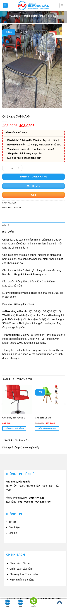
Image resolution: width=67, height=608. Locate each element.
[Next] (64, 410)
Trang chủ (14, 16)
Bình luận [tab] (8, 232)
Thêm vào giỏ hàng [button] (14, 428)
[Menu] (5, 5)
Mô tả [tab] (5, 225)
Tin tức (12, 521)
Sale (7, 606)
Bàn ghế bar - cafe (34, 16)
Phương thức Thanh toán (24, 574)
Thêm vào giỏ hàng (33, 176)
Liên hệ (13, 533)
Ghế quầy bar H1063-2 (13, 418)
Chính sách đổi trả (20, 563)
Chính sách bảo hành (21, 568)
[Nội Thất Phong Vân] (33, 5)
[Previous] (2, 410)
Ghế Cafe (53, 16)
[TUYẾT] (33, 601)
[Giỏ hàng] (62, 5)
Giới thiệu (14, 527)
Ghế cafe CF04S (43, 418)
